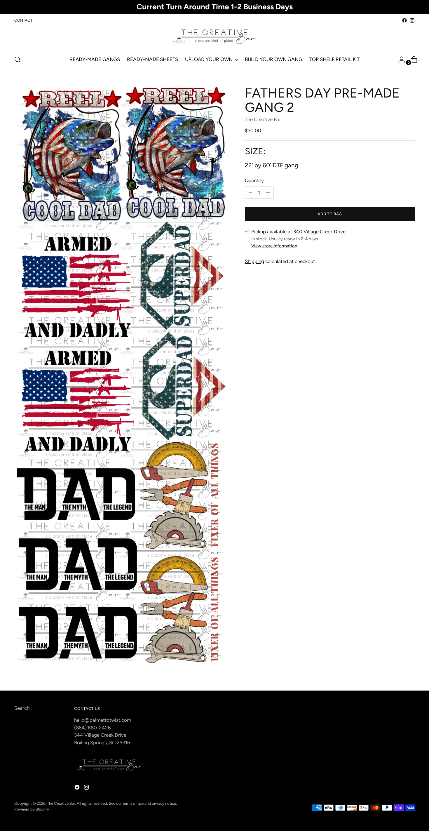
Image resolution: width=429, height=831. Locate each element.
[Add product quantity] (268, 193)
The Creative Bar (263, 119)
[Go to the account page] (399, 59)
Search (21, 708)
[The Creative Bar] (214, 37)
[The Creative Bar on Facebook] (404, 20)
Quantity (254, 180)
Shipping (254, 261)
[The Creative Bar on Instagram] (412, 20)
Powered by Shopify (31, 809)
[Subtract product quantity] (250, 193)
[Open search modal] (17, 59)
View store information (274, 245)
